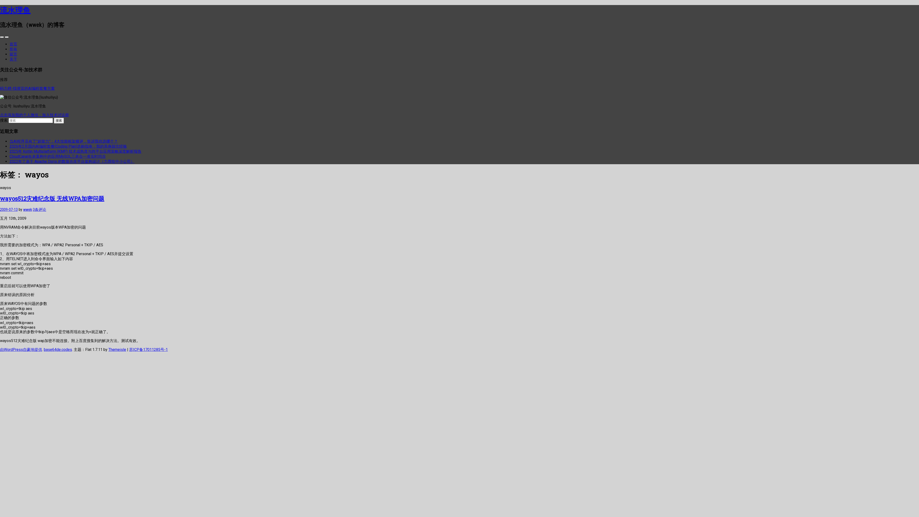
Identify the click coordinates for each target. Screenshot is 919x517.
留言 (13, 54)
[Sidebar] (2, 37)
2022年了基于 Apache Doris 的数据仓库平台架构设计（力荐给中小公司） (72, 161)
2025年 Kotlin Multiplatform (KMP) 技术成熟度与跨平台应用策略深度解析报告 (75, 151)
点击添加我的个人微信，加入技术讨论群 (34, 115)
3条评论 (39, 209)
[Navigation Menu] (7, 37)
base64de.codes (58, 349)
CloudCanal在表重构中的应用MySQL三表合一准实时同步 (58, 156)
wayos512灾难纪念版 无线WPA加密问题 (52, 198)
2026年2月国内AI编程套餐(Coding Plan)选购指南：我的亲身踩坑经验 (68, 146)
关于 (13, 59)
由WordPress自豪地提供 (21, 349)
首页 (13, 44)
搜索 (4, 120)
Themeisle (117, 349)
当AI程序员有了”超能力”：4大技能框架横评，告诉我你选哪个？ (64, 141)
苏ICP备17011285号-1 (148, 349)
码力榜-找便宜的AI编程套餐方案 (27, 88)
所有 (13, 49)
